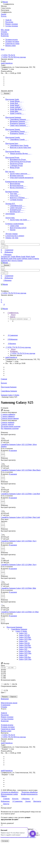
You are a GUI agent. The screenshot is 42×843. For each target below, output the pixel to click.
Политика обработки (30, 792)
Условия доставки (12, 41)
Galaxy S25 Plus (25, 651)
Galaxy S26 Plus (25, 657)
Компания (5, 699)
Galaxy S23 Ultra (25, 639)
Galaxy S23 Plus (25, 637)
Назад (13, 315)
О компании (5, 705)
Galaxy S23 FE (24, 635)
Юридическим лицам (9, 703)
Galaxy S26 (23, 655)
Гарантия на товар (12, 43)
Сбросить (13, 697)
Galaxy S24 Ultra (25, 647)
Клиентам (5, 721)
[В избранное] (3, 453)
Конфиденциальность (29, 794)
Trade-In (8, 20)
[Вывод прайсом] (4, 430)
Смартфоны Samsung (19, 629)
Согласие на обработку (9, 792)
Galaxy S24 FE (24, 643)
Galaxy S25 (23, 649)
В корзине (13, 450)
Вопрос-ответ (10, 45)
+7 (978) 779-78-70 (8, 55)
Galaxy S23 (23, 633)
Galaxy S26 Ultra (25, 659)
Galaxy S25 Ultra (25, 653)
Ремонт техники (11, 24)
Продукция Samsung (14, 627)
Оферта (4, 796)
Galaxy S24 (23, 641)
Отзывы (4, 707)
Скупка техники (11, 26)
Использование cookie (9, 794)
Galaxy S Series (21, 631)
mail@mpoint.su (7, 63)
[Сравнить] (3, 455)
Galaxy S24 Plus (25, 645)
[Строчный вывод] (3, 430)
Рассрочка (9, 22)
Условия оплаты (11, 39)
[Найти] (6, 247)
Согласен (5, 841)
